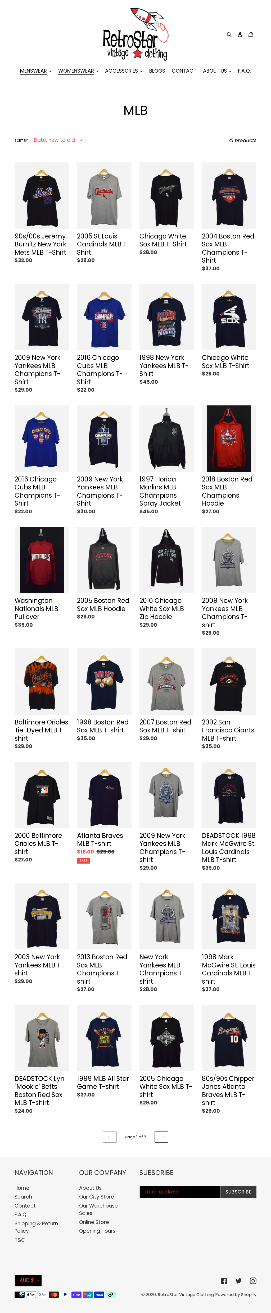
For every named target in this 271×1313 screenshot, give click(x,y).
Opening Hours (97, 1231)
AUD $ (27, 1280)
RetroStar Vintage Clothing (186, 1295)
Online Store (94, 1222)
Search (23, 1196)
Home (22, 1188)
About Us (90, 1188)
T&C (20, 1240)
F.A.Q (20, 1214)
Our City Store (96, 1196)
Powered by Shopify (235, 1295)
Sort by (21, 140)
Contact (25, 1205)
